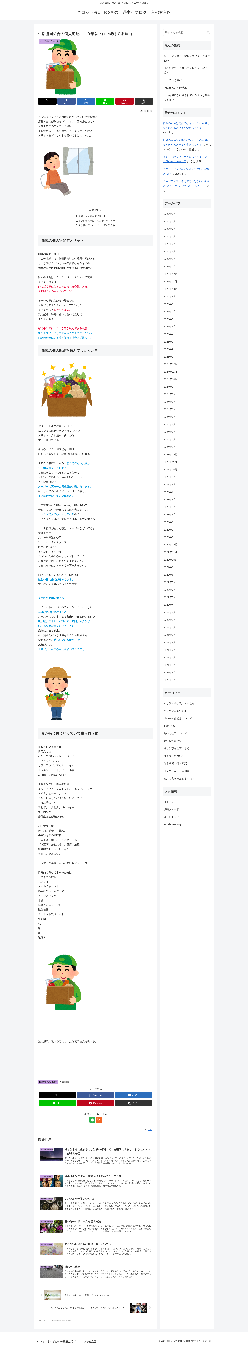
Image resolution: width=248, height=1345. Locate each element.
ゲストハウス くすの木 (190, 185)
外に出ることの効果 (175, 87)
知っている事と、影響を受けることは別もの (187, 58)
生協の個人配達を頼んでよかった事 (96, 220)
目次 (91, 209)
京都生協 (65, 1082)
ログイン (169, 802)
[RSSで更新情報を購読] (99, 1120)
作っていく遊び (173, 80)
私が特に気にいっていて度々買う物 (96, 225)
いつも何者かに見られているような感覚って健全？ (187, 97)
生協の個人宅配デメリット (92, 216)
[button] (144, 101)
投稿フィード (171, 809)
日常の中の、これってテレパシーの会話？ (186, 70)
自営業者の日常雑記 (49, 1082)
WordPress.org (172, 824)
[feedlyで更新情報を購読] (92, 1120)
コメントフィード (174, 816)
